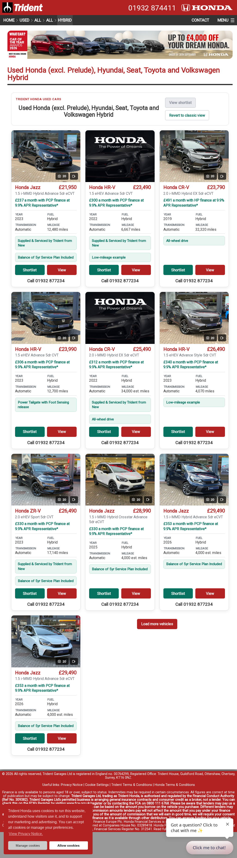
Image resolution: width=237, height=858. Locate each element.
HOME (9, 20)
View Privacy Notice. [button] (26, 834)
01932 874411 (152, 7)
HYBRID (65, 20)
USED (24, 20)
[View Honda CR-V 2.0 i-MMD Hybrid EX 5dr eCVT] (119, 318)
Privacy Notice (72, 785)
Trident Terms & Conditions (131, 785)
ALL (37, 20)
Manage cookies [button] (28, 845)
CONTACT (200, 20)
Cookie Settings (97, 785)
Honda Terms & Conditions (175, 785)
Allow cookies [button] (68, 845)
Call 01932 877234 (46, 280)
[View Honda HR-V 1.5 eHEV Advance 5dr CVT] (119, 156)
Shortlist (30, 270)
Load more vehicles (157, 624)
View (62, 270)
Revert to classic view (187, 115)
